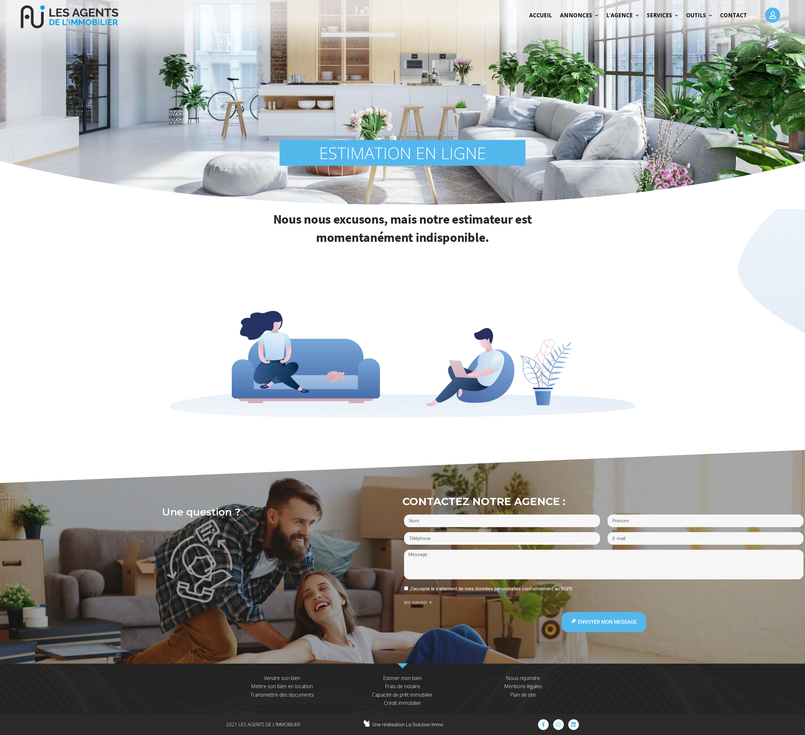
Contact (733, 15)
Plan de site (523, 694)
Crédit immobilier (402, 702)
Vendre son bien (282, 678)
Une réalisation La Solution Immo (407, 724)
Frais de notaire (402, 686)
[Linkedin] (573, 724)
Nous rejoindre (523, 678)
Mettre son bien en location (282, 686)
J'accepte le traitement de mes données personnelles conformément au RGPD (491, 589)
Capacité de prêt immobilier (402, 694)
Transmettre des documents (282, 694)
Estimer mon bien (402, 678)
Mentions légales (523, 686)
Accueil (540, 15)
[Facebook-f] (543, 724)
